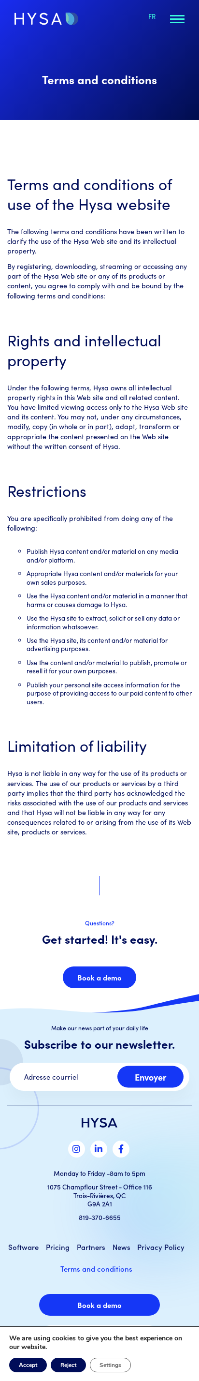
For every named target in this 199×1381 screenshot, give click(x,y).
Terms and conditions (96, 1268)
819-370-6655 (100, 1217)
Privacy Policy (161, 1247)
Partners (91, 1247)
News (121, 1247)
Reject (68, 1365)
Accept (28, 1365)
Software (23, 1247)
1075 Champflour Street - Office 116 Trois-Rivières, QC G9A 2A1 (99, 1195)
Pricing (58, 1247)
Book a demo (99, 977)
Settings (110, 1365)
